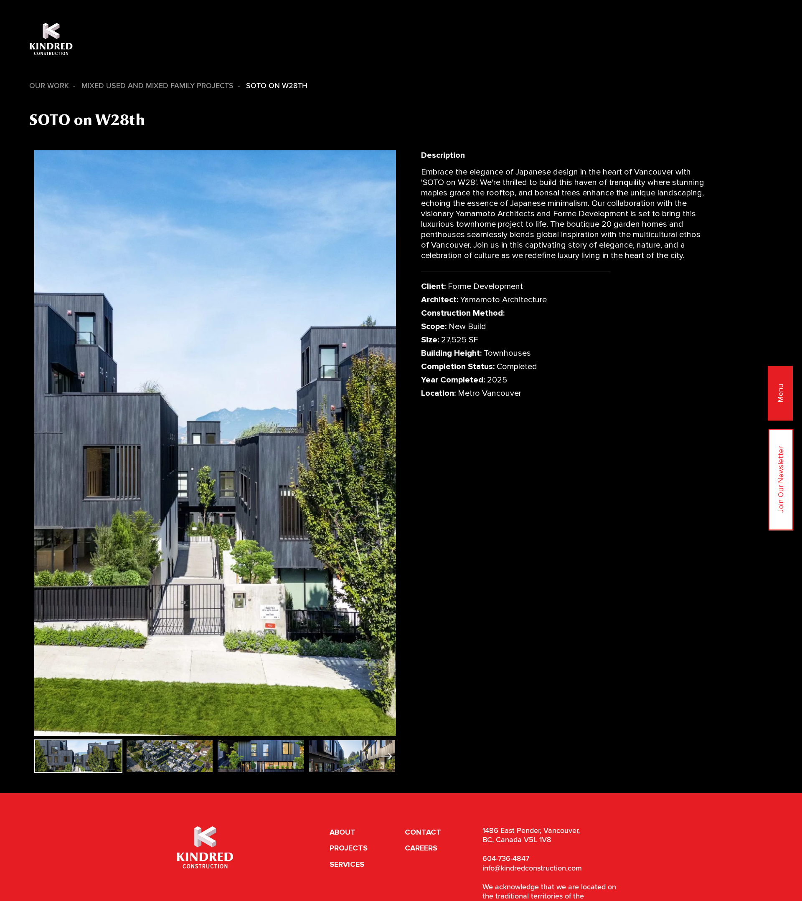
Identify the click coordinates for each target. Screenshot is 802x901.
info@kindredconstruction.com (532, 868)
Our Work (49, 86)
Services (347, 864)
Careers (421, 848)
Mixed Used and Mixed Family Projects (157, 86)
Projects (349, 848)
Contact (423, 832)
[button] (386, 756)
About (342, 832)
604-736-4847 (505, 859)
